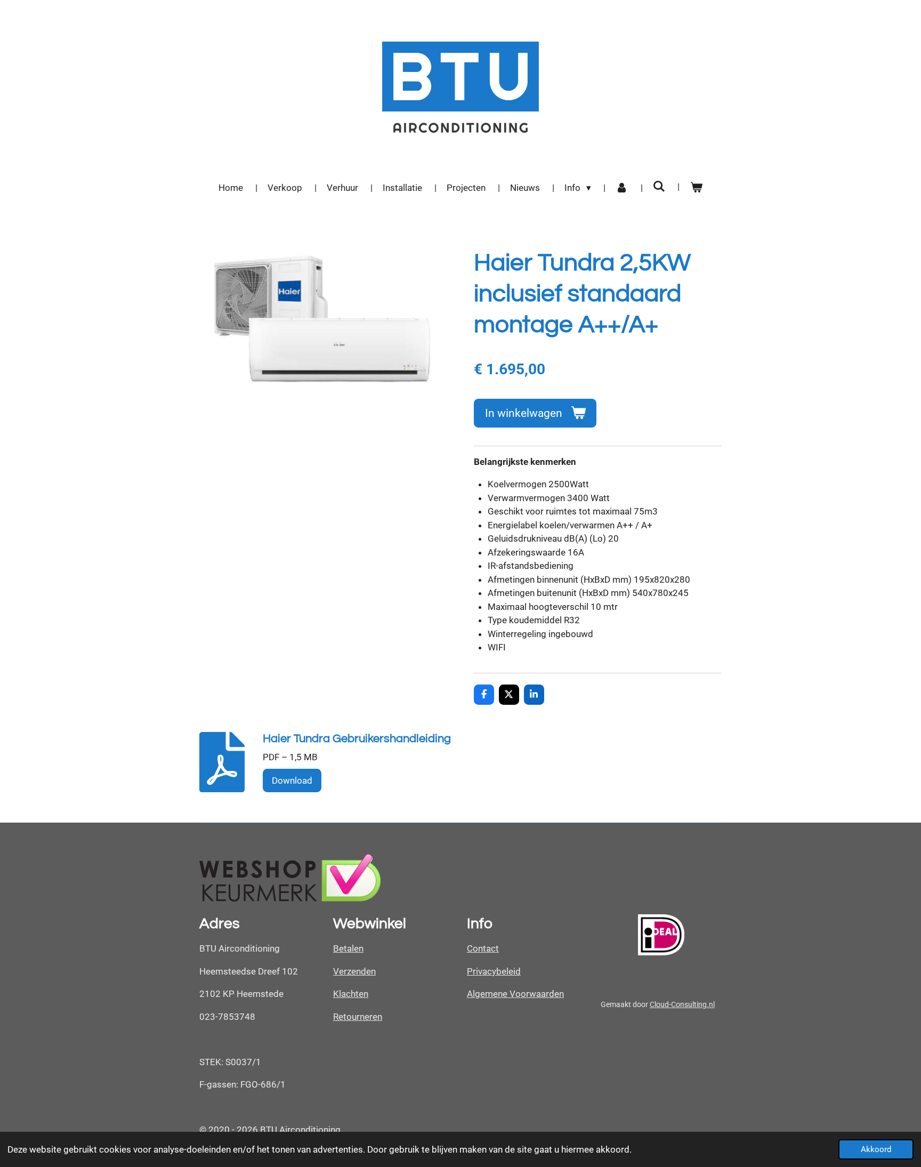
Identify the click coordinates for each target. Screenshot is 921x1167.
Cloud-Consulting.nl (682, 1004)
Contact (483, 948)
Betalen (348, 948)
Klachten (350, 993)
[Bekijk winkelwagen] (696, 188)
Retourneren (357, 1016)
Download (292, 780)
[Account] (622, 188)
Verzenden (354, 971)
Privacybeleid (494, 971)
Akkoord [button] (876, 1149)
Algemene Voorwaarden (515, 993)
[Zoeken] (659, 187)
